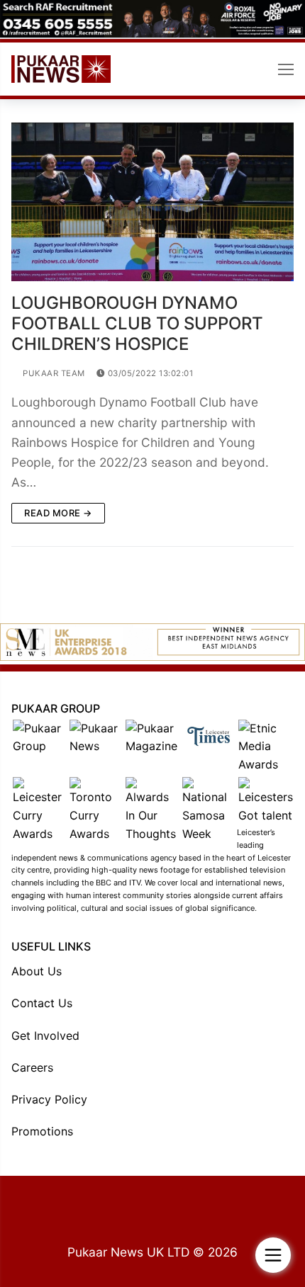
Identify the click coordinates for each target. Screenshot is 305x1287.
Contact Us (41, 1003)
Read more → (58, 512)
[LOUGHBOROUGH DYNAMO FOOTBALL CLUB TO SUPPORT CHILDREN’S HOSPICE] (152, 202)
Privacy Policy (49, 1099)
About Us (36, 971)
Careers (32, 1067)
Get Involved (45, 1035)
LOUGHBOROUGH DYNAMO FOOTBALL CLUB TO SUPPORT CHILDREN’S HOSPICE (137, 323)
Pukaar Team (53, 373)
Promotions (42, 1131)
